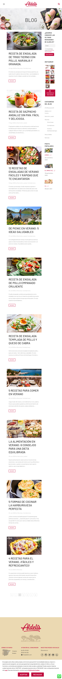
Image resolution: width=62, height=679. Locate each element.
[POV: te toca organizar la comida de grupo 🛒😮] (48, 86)
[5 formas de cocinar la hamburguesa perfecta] (24, 489)
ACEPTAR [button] (23, 675)
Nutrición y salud (22, 123)
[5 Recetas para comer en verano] (24, 378)
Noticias (47, 137)
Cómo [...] (48, 155)
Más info (12, 80)
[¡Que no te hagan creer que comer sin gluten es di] (48, 77)
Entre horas (50, 122)
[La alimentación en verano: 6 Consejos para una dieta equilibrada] (24, 429)
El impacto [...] (50, 170)
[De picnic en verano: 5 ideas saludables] (24, 216)
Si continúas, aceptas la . (49, 50)
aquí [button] (6, 670)
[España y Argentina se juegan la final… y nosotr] (52, 81)
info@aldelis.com (27, 654)
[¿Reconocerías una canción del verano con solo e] (48, 67)
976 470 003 (25, 650)
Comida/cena (27, 68)
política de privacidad (49, 50)
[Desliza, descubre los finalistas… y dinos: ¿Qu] (48, 81)
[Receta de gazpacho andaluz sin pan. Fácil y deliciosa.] (24, 99)
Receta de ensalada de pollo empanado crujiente (23, 283)
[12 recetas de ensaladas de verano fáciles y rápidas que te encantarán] (24, 155)
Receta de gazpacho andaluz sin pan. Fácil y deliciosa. (24, 115)
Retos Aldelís (48, 134)
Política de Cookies (33, 670)
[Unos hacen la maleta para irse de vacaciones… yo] (52, 77)
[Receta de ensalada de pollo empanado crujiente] (24, 267)
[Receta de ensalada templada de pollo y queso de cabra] (24, 323)
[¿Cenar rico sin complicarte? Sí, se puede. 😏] (52, 67)
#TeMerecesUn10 (49, 108)
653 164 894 (25, 652)
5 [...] (46, 186)
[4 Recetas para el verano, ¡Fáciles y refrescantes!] (24, 546)
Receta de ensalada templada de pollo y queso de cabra (23, 339)
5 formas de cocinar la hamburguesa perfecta (22, 505)
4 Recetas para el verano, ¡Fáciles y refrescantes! (21, 562)
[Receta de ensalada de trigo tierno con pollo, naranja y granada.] (24, 41)
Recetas (20, 68)
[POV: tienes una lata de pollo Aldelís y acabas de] (48, 72)
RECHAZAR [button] (37, 675)
